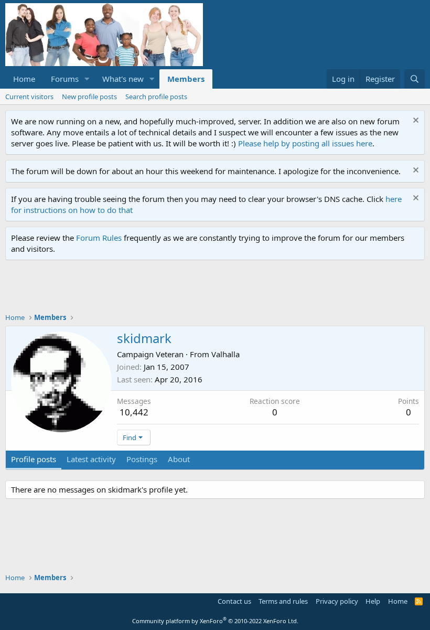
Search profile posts (156, 96)
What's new (123, 78)
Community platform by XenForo (215, 621)
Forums (65, 78)
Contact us (234, 601)
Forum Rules (99, 237)
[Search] (414, 79)
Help (373, 601)
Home (24, 78)
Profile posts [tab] (33, 459)
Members (186, 78)
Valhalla (225, 354)
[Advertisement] (196, 289)
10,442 (134, 412)
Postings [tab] (141, 459)
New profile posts (89, 96)
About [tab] (179, 459)
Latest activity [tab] (91, 459)
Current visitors (29, 96)
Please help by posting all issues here (305, 143)
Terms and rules (283, 601)
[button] (87, 79)
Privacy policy (337, 601)
